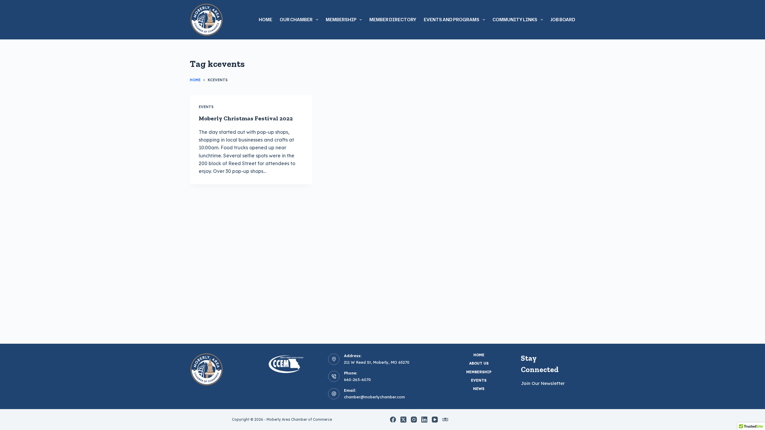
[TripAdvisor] (445, 420)
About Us (479, 363)
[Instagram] (414, 420)
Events (206, 107)
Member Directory (392, 19)
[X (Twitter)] (403, 420)
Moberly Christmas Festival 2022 (246, 118)
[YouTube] (435, 420)
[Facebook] (393, 420)
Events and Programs (451, 19)
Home (265, 19)
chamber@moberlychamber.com (374, 396)
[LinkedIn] (424, 420)
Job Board (562, 19)
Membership (479, 372)
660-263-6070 (357, 379)
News (478, 388)
